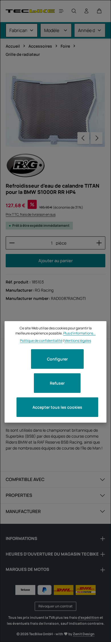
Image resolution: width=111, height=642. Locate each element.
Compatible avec (25, 479)
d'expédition (88, 617)
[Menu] (61, 11)
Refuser (57, 383)
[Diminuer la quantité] (12, 242)
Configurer (57, 359)
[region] (55, 110)
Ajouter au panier (55, 260)
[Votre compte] (86, 11)
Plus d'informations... (79, 333)
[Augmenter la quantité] (99, 242)
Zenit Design (83, 634)
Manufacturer (23, 511)
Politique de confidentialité (41, 340)
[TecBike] (30, 11)
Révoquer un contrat (55, 606)
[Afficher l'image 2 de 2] (97, 121)
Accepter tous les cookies (57, 407)
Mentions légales (77, 340)
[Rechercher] (74, 11)
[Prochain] (96, 138)
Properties (19, 495)
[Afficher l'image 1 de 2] (97, 110)
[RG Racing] (26, 165)
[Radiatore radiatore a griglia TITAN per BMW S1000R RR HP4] (55, 110)
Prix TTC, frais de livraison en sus (31, 214)
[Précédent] (83, 138)
